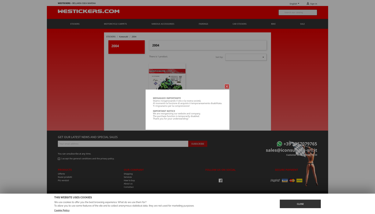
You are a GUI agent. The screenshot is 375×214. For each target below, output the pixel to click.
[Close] (226, 86)
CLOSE (300, 204)
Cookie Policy (62, 210)
